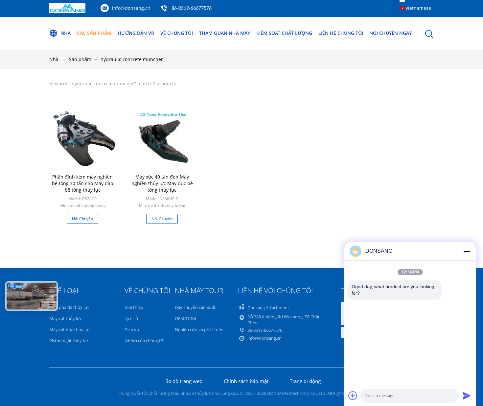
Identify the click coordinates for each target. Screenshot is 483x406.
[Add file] (352, 395)
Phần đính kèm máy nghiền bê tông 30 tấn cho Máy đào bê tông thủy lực (82, 183)
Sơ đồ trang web (184, 381)
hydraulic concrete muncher (132, 59)
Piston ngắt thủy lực (69, 341)
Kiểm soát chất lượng (284, 33)
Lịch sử (131, 318)
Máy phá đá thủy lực (69, 307)
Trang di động (305, 381)
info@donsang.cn (131, 8)
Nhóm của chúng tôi (144, 341)
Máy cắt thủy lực (65, 318)
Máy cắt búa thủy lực (69, 329)
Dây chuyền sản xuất (195, 307)
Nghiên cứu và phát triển (199, 329)
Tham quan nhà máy (224, 33)
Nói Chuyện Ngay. (391, 33)
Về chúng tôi (176, 33)
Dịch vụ (132, 329)
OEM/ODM (185, 318)
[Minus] (467, 251)
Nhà (65, 33)
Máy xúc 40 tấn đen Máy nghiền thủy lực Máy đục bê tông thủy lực (162, 183)
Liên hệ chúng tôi (340, 33)
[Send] (466, 395)
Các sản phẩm (94, 33)
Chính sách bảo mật (246, 381)
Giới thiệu (134, 307)
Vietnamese (418, 8)
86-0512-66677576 (192, 8)
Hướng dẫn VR (136, 33)
